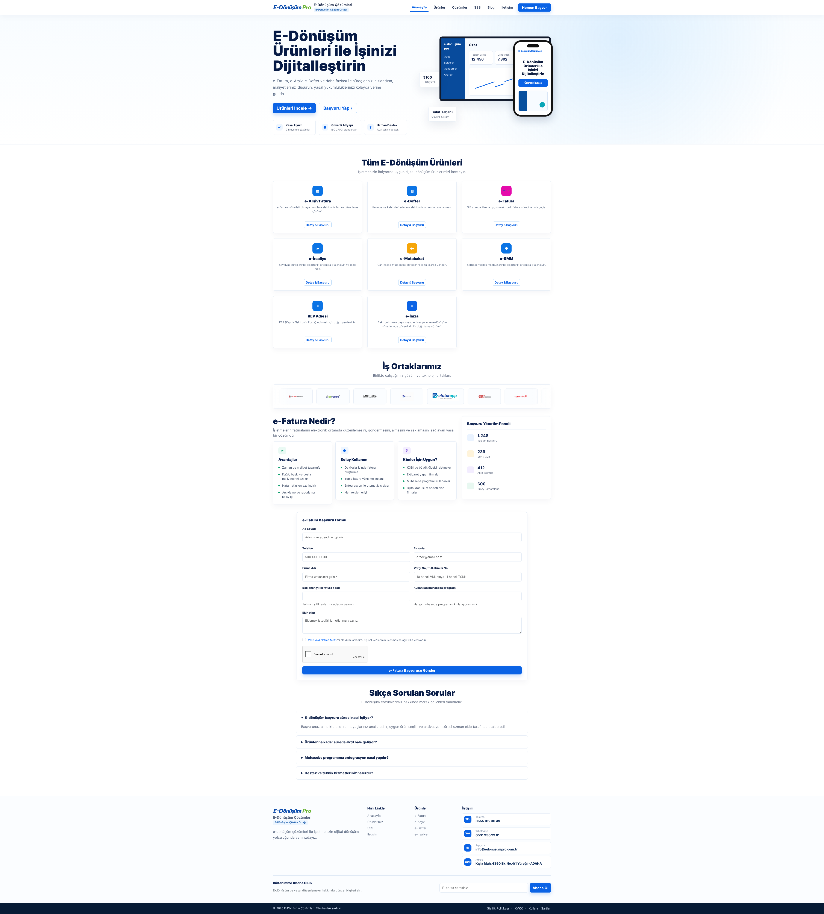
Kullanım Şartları (540, 908)
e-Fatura (421, 815)
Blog (491, 7)
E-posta (419, 548)
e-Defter (420, 828)
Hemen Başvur (534, 7)
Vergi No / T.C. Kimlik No (431, 568)
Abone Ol (540, 888)
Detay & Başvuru (318, 225)
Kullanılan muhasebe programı (435, 587)
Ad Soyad (309, 528)
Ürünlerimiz (375, 822)
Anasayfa (419, 7)
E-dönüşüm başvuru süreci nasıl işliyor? (339, 717)
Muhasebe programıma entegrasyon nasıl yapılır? (347, 757)
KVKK (519, 908)
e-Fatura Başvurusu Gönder (412, 670)
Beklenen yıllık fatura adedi (321, 587)
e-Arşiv (420, 822)
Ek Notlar (308, 612)
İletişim (507, 7)
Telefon (307, 548)
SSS (477, 7)
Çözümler (459, 7)
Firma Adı (309, 568)
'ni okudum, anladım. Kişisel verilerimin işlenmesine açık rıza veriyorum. (367, 640)
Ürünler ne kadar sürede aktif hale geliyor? (341, 742)
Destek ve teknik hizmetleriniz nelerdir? (339, 773)
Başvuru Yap (337, 108)
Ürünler (439, 7)
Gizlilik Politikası (498, 908)
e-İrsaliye (421, 834)
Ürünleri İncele (294, 108)
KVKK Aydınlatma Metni (322, 640)
